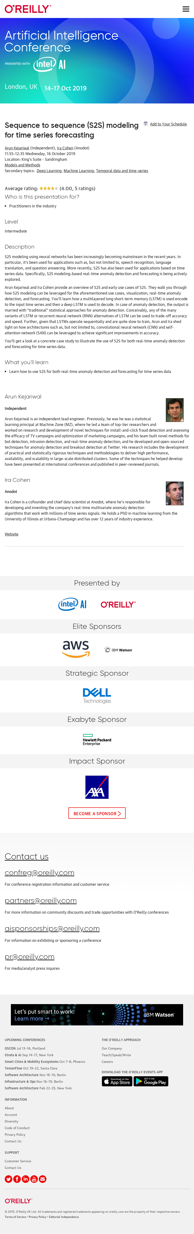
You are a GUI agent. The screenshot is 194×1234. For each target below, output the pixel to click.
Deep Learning (49, 170)
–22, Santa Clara (31, 1067)
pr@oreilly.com (29, 957)
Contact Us (13, 1140)
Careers (107, 1061)
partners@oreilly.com (41, 901)
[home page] (28, 9)
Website (11, 534)
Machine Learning (79, 170)
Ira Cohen (65, 147)
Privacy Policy (15, 1134)
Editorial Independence (64, 1217)
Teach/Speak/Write (116, 1054)
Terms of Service (15, 1217)
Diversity (11, 1120)
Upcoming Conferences (25, 1039)
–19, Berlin (35, 1074)
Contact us (26, 857)
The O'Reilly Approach (121, 1039)
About (9, 1107)
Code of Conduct (17, 1127)
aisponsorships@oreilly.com (52, 929)
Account (11, 1114)
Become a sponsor (95, 813)
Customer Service (18, 1160)
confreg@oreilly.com (39, 873)
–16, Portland (25, 1048)
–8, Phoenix (45, 1061)
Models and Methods (22, 164)
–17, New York (29, 1054)
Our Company (112, 1048)
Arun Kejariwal (17, 147)
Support (12, 1152)
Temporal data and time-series (122, 170)
